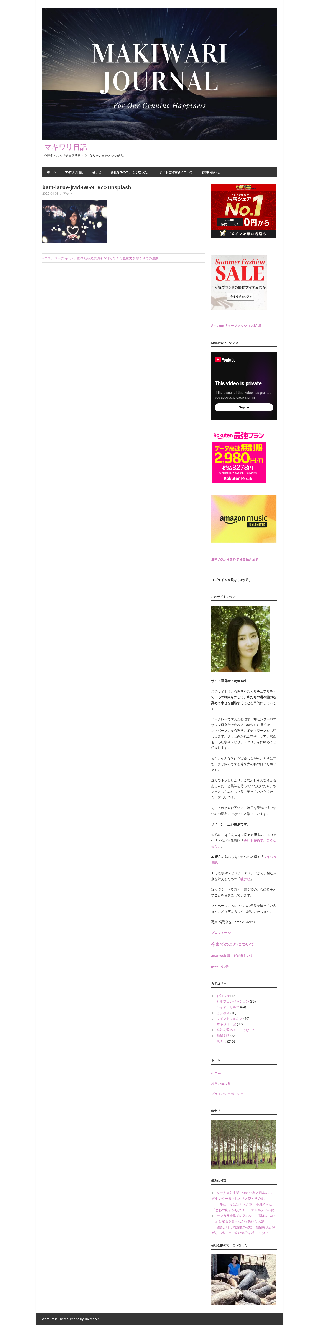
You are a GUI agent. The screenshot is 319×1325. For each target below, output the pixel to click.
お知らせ (223, 995)
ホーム (51, 172)
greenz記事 (220, 966)
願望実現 (223, 1035)
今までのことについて (233, 944)
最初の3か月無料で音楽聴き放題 (235, 559)
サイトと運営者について (176, 172)
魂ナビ (97, 172)
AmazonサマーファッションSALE (236, 325)
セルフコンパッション (233, 1001)
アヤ (66, 193)
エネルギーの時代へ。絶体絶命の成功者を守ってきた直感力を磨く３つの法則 (101, 258)
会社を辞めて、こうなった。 (130, 172)
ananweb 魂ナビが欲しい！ (232, 955)
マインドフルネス (230, 1018)
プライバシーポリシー (227, 1093)
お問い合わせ (211, 172)
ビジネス (223, 1013)
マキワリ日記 (65, 146)
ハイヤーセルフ (228, 1007)
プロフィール (221, 932)
